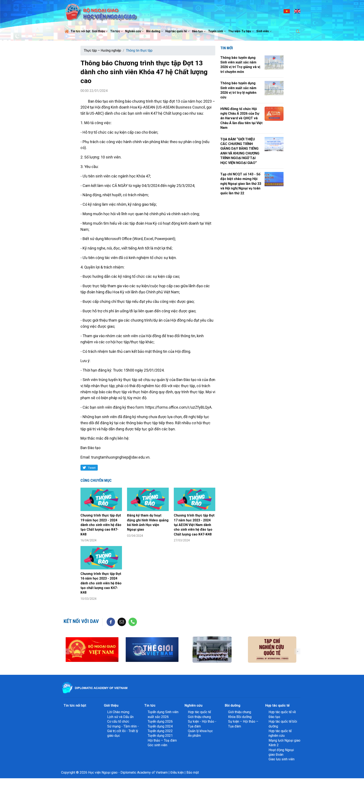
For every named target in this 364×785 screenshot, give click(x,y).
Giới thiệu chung (199, 717)
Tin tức (115, 31)
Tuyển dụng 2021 (160, 736)
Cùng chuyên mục (96, 480)
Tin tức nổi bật (80, 31)
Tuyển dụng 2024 (160, 726)
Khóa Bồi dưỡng (240, 717)
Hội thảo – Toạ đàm (162, 740)
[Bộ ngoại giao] (92, 649)
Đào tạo (197, 31)
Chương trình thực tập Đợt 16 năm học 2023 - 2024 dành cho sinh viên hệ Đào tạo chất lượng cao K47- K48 (101, 583)
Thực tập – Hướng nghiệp (102, 50)
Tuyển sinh (215, 31)
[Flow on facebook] (111, 622)
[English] (297, 11)
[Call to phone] (132, 622)
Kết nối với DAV (81, 621)
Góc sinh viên (157, 745)
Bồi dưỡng (153, 31)
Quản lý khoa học (200, 731)
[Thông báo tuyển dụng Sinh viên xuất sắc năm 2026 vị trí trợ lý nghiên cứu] (274, 88)
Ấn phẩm (194, 736)
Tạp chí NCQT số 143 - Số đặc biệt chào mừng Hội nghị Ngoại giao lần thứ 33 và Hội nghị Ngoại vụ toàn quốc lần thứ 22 (240, 183)
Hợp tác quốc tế (176, 31)
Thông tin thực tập (139, 50)
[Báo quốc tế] (152, 649)
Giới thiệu (98, 31)
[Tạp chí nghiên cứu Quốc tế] (272, 649)
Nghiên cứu (133, 31)
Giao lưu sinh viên (281, 759)
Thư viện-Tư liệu (239, 31)
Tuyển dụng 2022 (160, 731)
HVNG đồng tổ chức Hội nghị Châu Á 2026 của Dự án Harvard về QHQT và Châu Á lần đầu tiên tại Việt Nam (241, 118)
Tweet (92, 467)
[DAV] (101, 11)
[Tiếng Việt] (287, 11)
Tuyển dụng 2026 (160, 721)
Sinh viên (262, 31)
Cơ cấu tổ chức (118, 721)
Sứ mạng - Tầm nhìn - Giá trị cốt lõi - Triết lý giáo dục (123, 731)
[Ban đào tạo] (212, 649)
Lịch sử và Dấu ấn (120, 717)
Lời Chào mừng (118, 712)
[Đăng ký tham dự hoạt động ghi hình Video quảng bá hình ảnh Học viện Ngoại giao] (148, 499)
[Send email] (122, 622)
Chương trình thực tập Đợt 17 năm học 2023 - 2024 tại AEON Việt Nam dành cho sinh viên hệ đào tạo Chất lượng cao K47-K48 (194, 524)
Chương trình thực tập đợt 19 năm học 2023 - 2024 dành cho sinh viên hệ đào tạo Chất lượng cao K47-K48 (100, 524)
